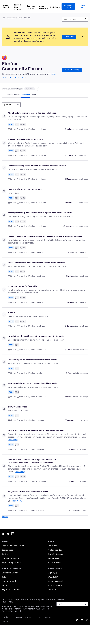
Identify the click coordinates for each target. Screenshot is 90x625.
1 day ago (84, 511)
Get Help (52, 589)
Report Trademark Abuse (13, 546)
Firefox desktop (55, 550)
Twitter (5, 554)
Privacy (37, 617)
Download (52, 546)
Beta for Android (9, 581)
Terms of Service (23, 617)
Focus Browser (54, 562)
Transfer (11, 313)
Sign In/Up (83, 6)
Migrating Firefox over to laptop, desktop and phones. (32, 113)
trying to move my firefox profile (22, 286)
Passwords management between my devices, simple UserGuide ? (37, 166)
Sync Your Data (55, 585)
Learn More (69, 37)
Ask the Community (72, 70)
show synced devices (17, 407)
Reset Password (55, 581)
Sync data (23, 129)
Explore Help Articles (18, 7)
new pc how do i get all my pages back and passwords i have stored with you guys (45, 236)
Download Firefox (68, 6)
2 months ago (82, 129)
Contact (5, 621)
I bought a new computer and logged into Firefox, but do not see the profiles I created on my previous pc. (32, 460)
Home (4, 18)
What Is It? (53, 577)
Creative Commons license (14, 611)
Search (85, 19)
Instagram (87, 620)
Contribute (55, 7)
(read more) (13, 440)
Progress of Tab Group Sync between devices (28, 491)
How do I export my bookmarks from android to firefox (32, 360)
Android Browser (55, 554)
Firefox (13, 129)
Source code (7, 550)
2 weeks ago (83, 397)
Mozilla (8, 534)
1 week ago (83, 420)
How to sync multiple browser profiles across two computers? (36, 430)
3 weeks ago (83, 373)
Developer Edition (10, 573)
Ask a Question (43, 7)
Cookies (47, 617)
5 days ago (84, 449)
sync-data (29, 89)
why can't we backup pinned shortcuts (25, 139)
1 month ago (83, 253)
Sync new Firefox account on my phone (25, 189)
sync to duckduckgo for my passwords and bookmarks (32, 383)
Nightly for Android (11, 589)
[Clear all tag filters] (37, 89)
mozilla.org (7, 617)
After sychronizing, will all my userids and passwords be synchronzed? (40, 213)
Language (60, 600)
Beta (4, 577)
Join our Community (11, 558)
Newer (5, 517)
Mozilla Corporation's (16, 599)
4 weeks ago (83, 350)
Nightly (5, 585)
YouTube (82, 620)
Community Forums (32, 7)
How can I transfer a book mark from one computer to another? (36, 263)
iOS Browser (53, 558)
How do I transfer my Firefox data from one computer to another (37, 336)
